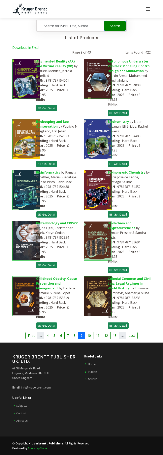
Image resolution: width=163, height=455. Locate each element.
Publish (92, 371)
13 (114, 335)
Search (115, 26)
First (31, 335)
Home (92, 364)
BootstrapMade (37, 448)
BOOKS (93, 379)
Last (132, 335)
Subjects (21, 405)
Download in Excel (25, 47)
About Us (22, 420)
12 (106, 335)
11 (97, 335)
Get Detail (48, 108)
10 (89, 335)
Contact (21, 413)
